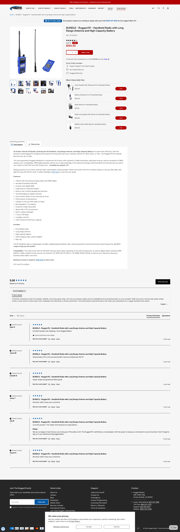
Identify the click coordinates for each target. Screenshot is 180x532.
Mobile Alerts (55, 503)
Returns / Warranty (98, 505)
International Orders (57, 508)
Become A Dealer (56, 505)
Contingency (95, 498)
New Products (81, 8)
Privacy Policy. (74, 521)
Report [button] (53, 339)
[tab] (153, 316)
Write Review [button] (163, 282)
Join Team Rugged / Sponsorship (62, 511)
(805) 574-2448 (146, 509)
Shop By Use (30, 8)
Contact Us (95, 495)
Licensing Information (99, 503)
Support (101, 8)
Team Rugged (121, 8)
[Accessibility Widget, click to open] (3, 529)
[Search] (158, 8)
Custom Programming (99, 500)
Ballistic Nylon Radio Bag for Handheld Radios (90, 124)
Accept (89, 527)
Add (120, 89)
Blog (52, 498)
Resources (35, 144)
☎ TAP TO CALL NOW (53, 21)
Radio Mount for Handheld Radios (86, 104)
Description (18, 145)
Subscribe (41, 502)
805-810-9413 (145, 507)
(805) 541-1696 (111, 21)
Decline (117, 527)
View (70, 89)
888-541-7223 (146, 504)
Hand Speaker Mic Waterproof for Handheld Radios (92, 85)
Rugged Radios (152, 528)
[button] (97, 40)
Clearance (92, 8)
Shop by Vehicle (60, 8)
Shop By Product (44, 8)
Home (12, 14)
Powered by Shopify (164, 528)
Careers (53, 495)
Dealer (110, 8)
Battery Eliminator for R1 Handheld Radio (88, 95)
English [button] (163, 304)
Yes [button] (49, 339)
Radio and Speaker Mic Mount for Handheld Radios (92, 114)
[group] (21, 280)
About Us (53, 492)
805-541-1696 (154, 502)
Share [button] (58, 339)
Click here (55, 172)
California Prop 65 (97, 492)
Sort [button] (12, 316)
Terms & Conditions (98, 508)
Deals (71, 8)
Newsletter (54, 500)
